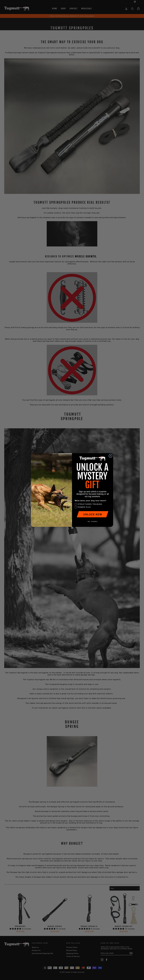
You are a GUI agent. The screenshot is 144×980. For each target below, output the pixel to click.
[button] (92, 514)
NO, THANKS (93, 521)
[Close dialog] (110, 455)
